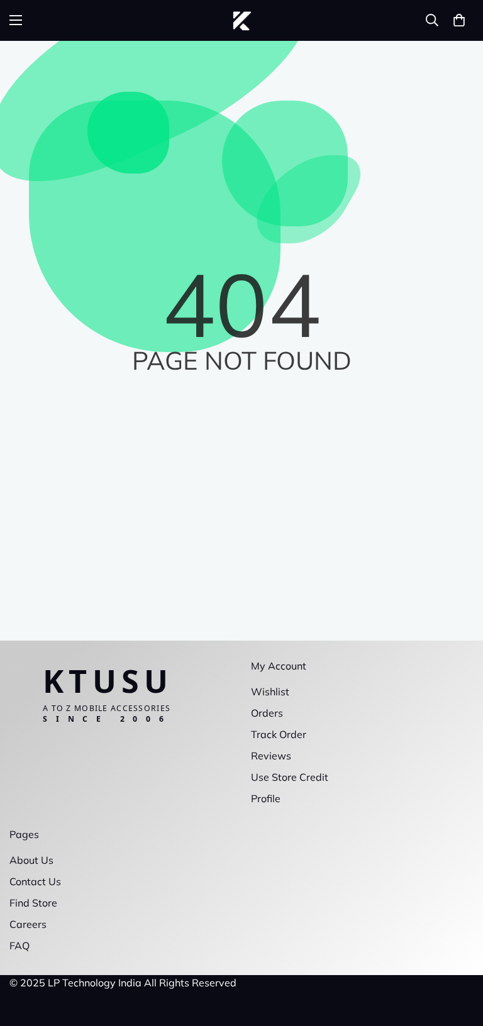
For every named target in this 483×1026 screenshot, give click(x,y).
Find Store (33, 902)
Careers (28, 924)
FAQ (19, 945)
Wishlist (270, 691)
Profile (265, 798)
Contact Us (35, 881)
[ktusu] (242, 20)
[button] (459, 20)
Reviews (271, 755)
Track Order (278, 734)
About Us (31, 860)
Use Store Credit (289, 777)
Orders (267, 713)
